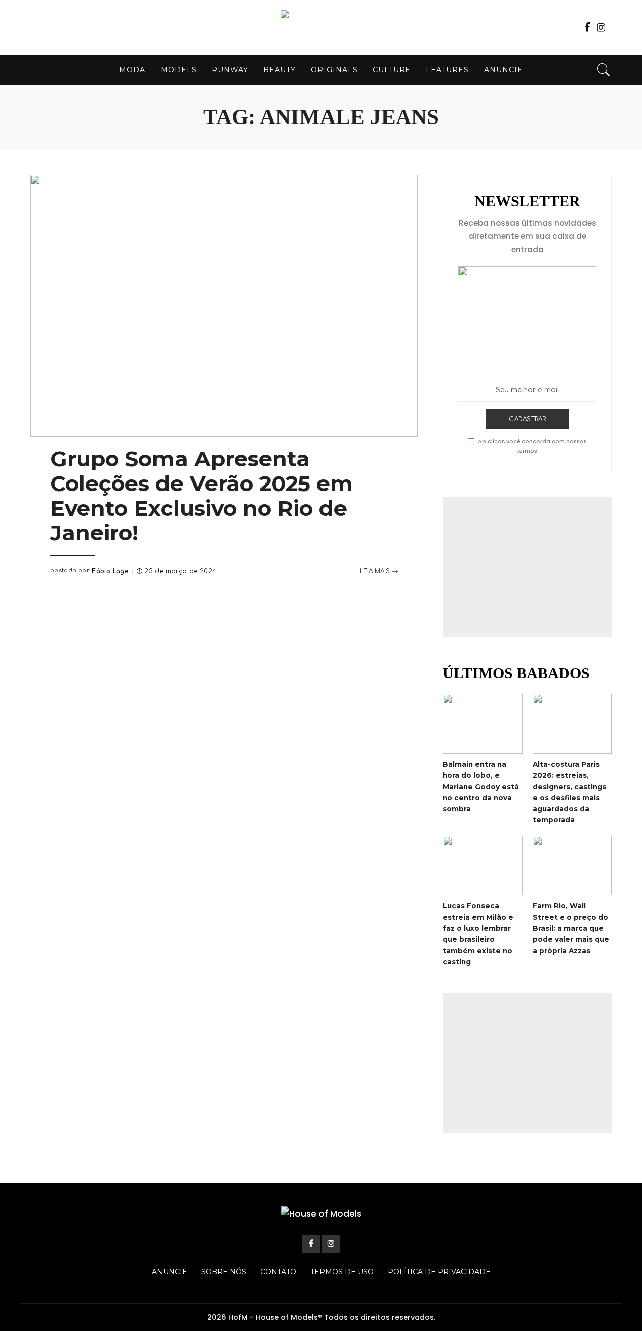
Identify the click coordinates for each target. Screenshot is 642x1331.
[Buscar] (604, 70)
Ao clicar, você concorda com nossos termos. (532, 446)
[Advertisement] (527, 567)
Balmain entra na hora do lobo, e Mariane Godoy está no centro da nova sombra (481, 786)
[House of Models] (321, 27)
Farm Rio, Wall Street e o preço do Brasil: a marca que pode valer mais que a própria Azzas (571, 928)
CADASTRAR (527, 419)
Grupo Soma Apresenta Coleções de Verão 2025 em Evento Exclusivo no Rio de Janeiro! (201, 496)
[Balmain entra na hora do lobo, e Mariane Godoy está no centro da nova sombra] (482, 724)
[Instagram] (601, 27)
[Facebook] (587, 27)
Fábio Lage (110, 571)
